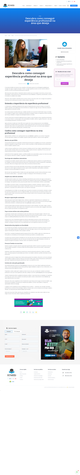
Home (23, 5)
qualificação (29, 202)
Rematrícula (50, 373)
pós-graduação (24, 265)
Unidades (21, 375)
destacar (12, 114)
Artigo (12, 35)
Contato (60, 5)
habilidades (31, 135)
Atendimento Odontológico (38, 375)
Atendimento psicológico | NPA (39, 379)
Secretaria (49, 375)
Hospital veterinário (37, 373)
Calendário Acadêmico (51, 377)
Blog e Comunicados (23, 373)
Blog (9, 35)
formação (40, 87)
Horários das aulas (51, 379)
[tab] (8, 331)
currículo (29, 148)
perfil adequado (39, 272)
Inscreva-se (74, 5)
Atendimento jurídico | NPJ (38, 377)
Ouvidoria (64, 5)
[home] (8, 5)
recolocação (23, 114)
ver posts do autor (64, 52)
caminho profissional (13, 216)
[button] (29, 5)
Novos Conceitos (71, 387)
